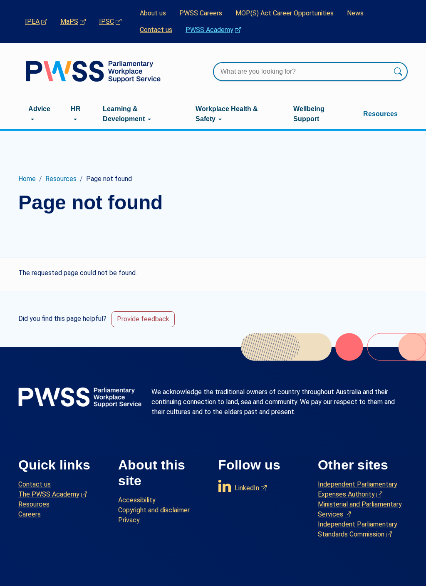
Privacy (129, 520)
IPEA (39, 21)
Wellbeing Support (308, 113)
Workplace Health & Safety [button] (227, 113)
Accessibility (137, 500)
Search (398, 71)
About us (153, 13)
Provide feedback (143, 319)
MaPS (76, 21)
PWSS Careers (200, 13)
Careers (29, 514)
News (355, 13)
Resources (380, 113)
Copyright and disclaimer (154, 510)
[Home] (93, 71)
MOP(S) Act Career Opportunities (284, 13)
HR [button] (76, 108)
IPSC (113, 21)
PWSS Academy (217, 29)
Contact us (156, 30)
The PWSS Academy (52, 494)
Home (27, 179)
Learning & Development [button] (124, 113)
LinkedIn (251, 486)
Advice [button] (39, 108)
